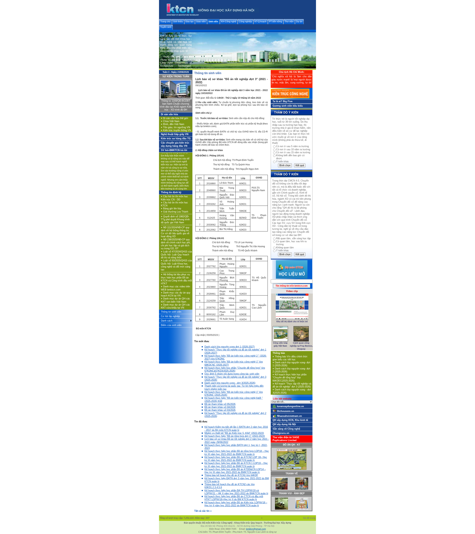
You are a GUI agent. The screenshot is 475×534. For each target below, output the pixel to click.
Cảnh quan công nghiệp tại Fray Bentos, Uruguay (301, 346)
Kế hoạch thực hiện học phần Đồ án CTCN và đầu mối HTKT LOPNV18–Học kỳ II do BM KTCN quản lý (233, 498)
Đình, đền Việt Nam (172, 124)
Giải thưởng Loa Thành (174, 211)
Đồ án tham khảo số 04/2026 (219, 407)
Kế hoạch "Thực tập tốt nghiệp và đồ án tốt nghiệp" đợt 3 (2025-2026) (292, 385)
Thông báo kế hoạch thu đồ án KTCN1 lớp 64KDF (231, 475)
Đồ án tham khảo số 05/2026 (219, 404)
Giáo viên (201, 21)
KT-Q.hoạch (260, 21)
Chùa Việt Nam (170, 121)
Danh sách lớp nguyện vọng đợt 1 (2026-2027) (229, 346)
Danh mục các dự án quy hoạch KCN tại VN (175, 294)
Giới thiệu (178, 21)
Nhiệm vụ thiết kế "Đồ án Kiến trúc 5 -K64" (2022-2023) (234, 433)
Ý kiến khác (282, 161)
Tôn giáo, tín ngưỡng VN (175, 127)
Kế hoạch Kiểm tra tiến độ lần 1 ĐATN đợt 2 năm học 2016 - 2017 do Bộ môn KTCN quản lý (236, 428)
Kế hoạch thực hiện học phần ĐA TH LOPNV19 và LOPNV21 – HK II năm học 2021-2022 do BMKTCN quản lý (236, 492)
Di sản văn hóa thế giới (174, 118)
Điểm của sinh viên (171, 325)
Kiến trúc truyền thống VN (176, 130)
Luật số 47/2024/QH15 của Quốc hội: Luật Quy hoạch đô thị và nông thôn (176, 254)
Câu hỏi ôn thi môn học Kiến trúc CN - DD (174, 198)
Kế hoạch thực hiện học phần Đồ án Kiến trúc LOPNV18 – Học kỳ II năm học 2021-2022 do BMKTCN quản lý (235, 504)
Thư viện (289, 21)
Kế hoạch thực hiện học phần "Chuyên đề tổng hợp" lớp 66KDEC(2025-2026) (290, 377)
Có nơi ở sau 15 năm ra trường (293, 152)
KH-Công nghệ (228, 21)
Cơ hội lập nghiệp (170, 316)
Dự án (299, 21)
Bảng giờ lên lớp (171, 208)
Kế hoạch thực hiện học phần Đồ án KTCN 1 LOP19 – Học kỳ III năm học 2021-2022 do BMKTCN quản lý (236, 465)
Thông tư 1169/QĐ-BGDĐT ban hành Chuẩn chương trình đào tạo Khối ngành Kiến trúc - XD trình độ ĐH (176, 105)
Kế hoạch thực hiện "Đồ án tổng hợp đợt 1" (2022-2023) (234, 436)
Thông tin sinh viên (171, 311)
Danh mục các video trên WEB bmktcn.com (175, 288)
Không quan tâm (285, 247)
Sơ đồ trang (309, 518)
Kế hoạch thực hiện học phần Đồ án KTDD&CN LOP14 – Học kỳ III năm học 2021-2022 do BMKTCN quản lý (235, 471)
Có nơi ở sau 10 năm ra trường (293, 149)
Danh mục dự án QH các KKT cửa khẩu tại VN (175, 306)
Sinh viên (213, 21)
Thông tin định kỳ (171, 192)
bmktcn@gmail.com (256, 529)
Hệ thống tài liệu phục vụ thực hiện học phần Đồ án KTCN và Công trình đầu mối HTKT (176, 279)
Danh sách (166, 320)
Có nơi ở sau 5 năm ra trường (292, 146)
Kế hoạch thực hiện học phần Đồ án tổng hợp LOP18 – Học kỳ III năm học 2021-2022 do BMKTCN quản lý (236, 452)
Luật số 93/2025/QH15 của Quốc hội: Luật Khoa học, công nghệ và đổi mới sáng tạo (176, 265)
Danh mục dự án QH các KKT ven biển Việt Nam (175, 300)
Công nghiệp (245, 21)
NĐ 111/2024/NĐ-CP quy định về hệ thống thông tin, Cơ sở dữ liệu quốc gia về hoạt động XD (175, 232)
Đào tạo (190, 21)
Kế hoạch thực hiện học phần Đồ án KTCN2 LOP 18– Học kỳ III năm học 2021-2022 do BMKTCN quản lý (235, 459)
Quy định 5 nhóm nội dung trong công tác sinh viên (231, 373)
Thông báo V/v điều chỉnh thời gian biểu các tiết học (290, 358)
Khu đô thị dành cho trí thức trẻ (292, 321)
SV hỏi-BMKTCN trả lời (174, 150)
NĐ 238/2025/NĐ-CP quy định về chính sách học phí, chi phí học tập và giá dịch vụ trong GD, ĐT (176, 244)
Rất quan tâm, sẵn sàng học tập (293, 238)
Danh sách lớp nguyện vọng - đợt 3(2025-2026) (229, 383)
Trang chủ (165, 21)
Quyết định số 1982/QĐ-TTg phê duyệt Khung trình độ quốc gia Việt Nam (175, 219)
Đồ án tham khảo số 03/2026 (219, 410)
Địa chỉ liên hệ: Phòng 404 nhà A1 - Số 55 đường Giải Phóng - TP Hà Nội (237, 526)
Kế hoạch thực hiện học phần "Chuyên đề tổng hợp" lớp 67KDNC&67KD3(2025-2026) (234, 369)
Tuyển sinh (165, 27)
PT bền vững (275, 21)
